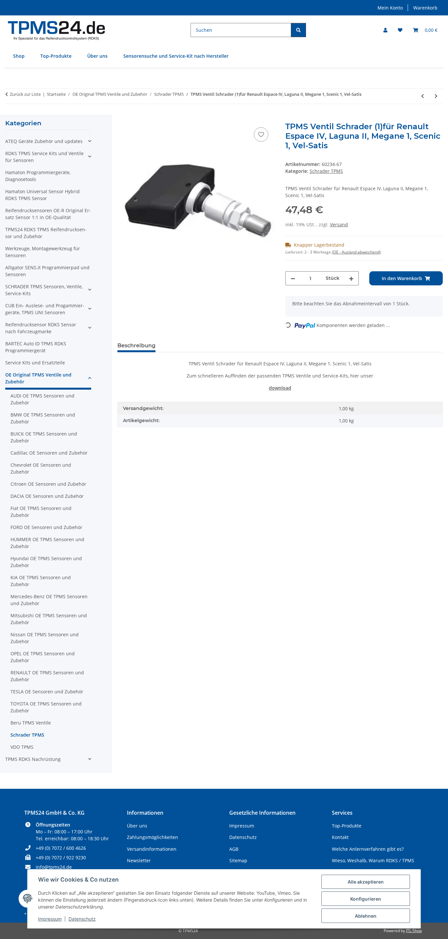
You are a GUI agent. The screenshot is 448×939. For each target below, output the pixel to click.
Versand (339, 224)
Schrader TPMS (326, 171)
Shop (19, 56)
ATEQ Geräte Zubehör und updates (44, 141)
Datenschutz (82, 919)
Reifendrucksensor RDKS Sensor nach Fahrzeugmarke (40, 328)
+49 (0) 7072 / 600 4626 (61, 848)
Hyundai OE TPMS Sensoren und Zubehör (46, 561)
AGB (233, 849)
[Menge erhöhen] (351, 278)
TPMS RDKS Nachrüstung (33, 759)
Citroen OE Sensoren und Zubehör (48, 484)
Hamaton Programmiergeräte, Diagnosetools (38, 175)
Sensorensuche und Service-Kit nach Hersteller (176, 56)
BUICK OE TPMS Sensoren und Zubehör (43, 437)
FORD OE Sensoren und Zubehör (46, 527)
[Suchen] (298, 30)
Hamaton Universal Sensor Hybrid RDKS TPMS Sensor (42, 194)
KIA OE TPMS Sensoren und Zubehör (40, 580)
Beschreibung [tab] (136, 345)
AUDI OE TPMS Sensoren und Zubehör (42, 399)
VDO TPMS (21, 747)
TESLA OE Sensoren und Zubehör (46, 691)
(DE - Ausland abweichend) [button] (356, 252)
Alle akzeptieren (366, 882)
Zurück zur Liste (25, 94)
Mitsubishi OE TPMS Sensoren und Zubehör (48, 618)
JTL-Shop (414, 930)
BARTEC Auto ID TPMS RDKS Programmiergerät (35, 347)
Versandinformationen (151, 849)
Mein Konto (390, 8)
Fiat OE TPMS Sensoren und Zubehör (40, 511)
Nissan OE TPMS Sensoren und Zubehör (44, 637)
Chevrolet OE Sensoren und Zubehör (40, 468)
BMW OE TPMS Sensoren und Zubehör (42, 418)
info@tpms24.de (54, 867)
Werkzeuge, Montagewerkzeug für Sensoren (42, 251)
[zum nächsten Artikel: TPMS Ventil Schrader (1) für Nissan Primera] (436, 96)
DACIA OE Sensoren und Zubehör (47, 496)
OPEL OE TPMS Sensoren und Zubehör (42, 656)
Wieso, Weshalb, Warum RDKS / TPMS (373, 860)
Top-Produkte (55, 56)
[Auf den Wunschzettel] (261, 134)
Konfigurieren (365, 899)
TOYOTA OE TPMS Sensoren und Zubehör (46, 707)
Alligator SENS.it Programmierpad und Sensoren (47, 270)
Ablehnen (366, 916)
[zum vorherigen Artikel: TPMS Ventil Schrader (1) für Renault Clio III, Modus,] (422, 96)
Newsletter (139, 860)
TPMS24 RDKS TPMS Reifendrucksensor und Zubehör (46, 232)
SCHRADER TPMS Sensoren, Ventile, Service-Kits (44, 289)
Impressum (50, 919)
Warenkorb (425, 8)
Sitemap (238, 860)
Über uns (97, 56)
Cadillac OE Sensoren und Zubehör (49, 453)
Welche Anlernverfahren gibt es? (368, 849)
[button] (385, 30)
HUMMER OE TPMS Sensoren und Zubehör (47, 542)
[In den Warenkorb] (122, 118)
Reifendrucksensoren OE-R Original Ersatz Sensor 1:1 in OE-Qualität (48, 213)
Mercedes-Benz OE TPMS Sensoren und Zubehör (49, 599)
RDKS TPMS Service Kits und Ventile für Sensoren (44, 156)
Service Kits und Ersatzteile (35, 362)
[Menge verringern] (293, 278)
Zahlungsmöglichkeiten (152, 837)
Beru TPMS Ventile (30, 723)
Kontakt (340, 837)
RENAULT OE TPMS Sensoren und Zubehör (47, 676)
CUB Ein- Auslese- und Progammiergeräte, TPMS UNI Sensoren (44, 309)
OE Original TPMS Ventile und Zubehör (38, 378)
